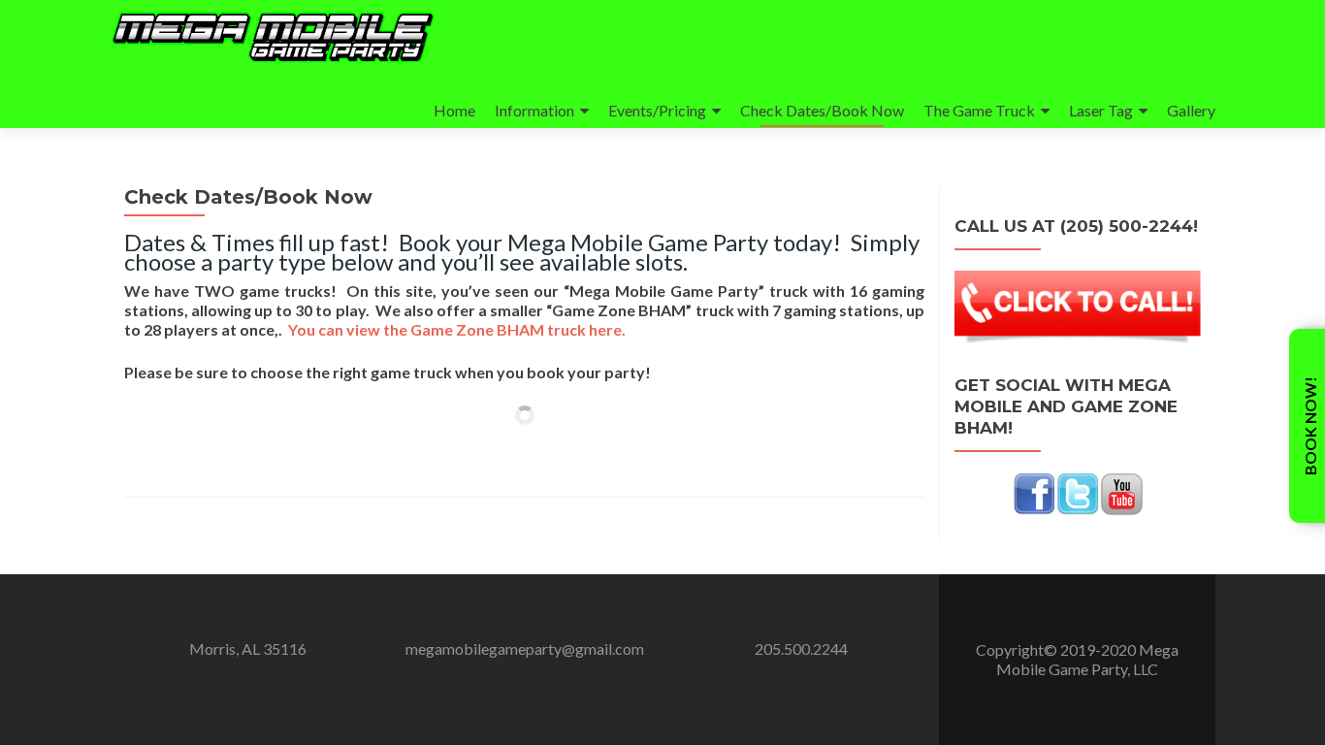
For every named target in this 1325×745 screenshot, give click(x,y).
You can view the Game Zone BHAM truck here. (459, 329)
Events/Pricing (657, 110)
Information (534, 110)
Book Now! (1310, 425)
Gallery (1191, 110)
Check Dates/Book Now (822, 110)
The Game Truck (979, 110)
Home (454, 110)
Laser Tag (1101, 110)
